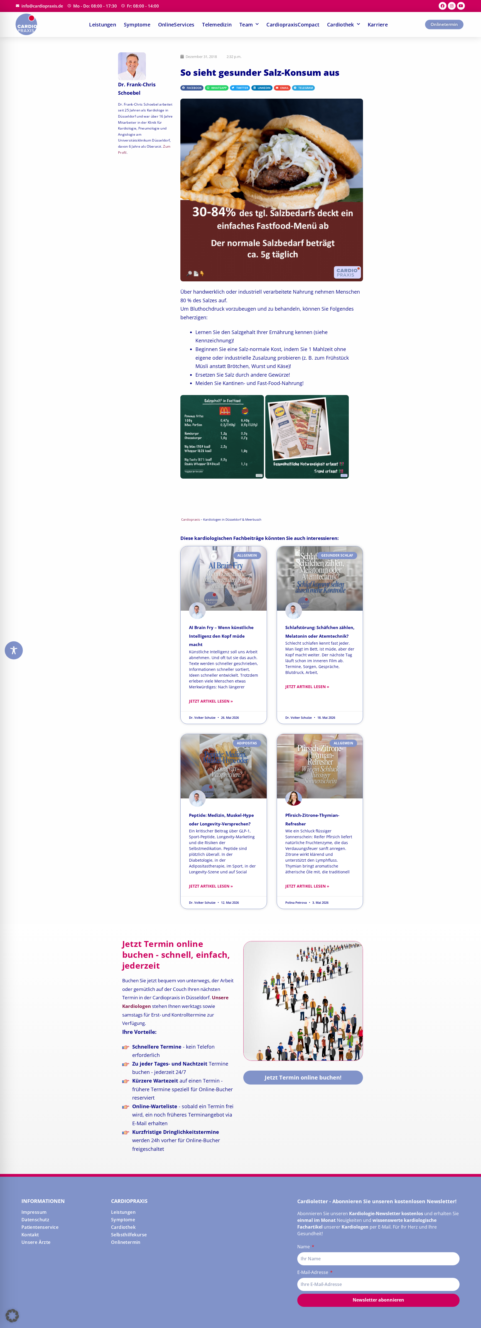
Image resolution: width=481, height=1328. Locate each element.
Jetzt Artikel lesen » (211, 701)
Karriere (378, 24)
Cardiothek (340, 24)
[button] (191, 88)
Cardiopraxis (190, 520)
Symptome (137, 24)
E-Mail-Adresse (313, 1272)
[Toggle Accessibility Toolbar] (13, 650)
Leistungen (102, 24)
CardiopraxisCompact (292, 24)
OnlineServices (176, 24)
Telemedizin (217, 24)
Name (304, 1247)
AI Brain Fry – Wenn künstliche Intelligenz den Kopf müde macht (221, 636)
